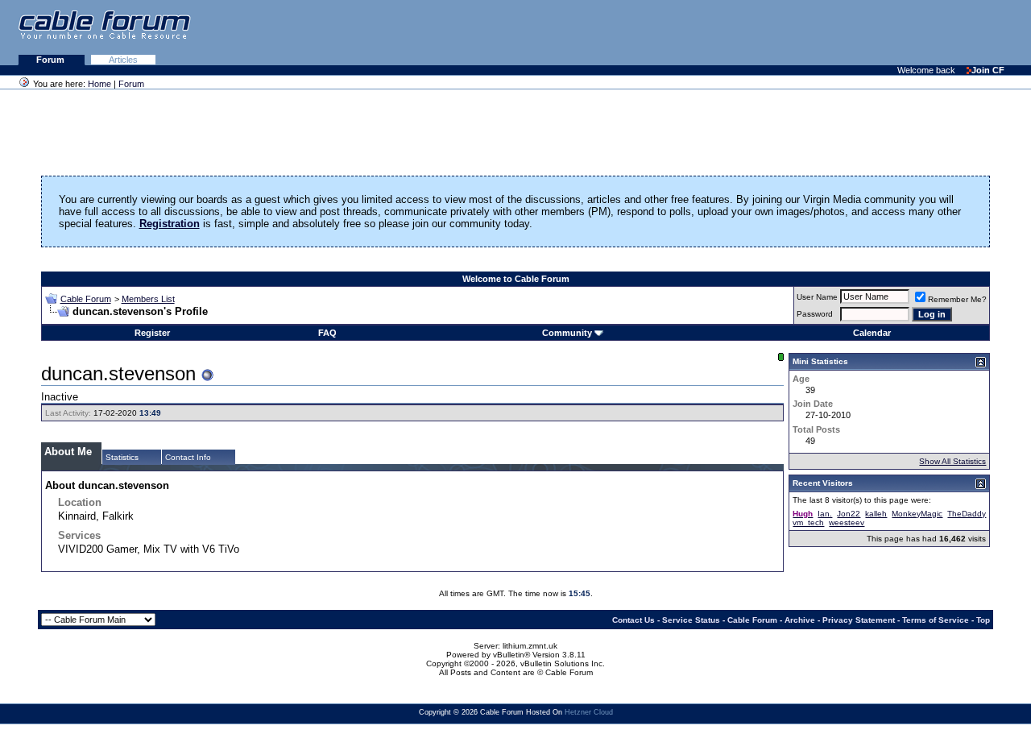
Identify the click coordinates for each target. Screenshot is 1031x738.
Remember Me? (957, 299)
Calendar (872, 333)
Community (567, 333)
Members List (148, 299)
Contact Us (633, 620)
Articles (123, 59)
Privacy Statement (858, 620)
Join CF (987, 70)
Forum (51, 59)
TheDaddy (966, 513)
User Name (817, 296)
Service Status (691, 620)
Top (983, 620)
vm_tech (808, 522)
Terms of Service (935, 620)
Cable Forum (85, 299)
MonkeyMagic (917, 513)
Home (99, 84)
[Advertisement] (834, 32)
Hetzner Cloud (589, 712)
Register (152, 333)
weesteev (846, 522)
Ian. (825, 513)
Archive (800, 620)
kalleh (876, 513)
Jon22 (848, 513)
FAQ (327, 333)
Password (815, 313)
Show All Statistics (952, 461)
